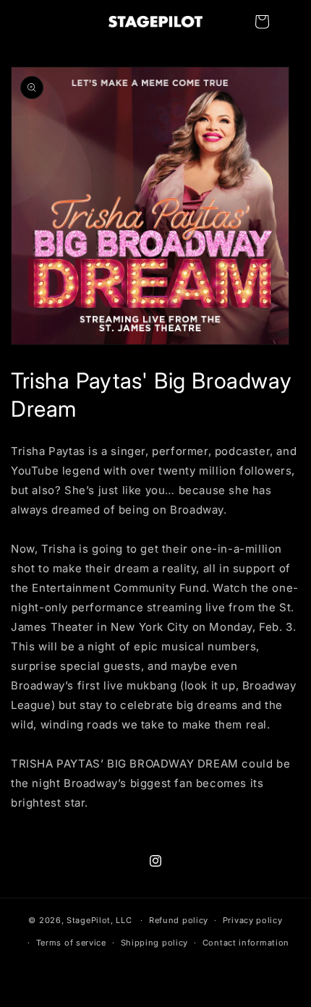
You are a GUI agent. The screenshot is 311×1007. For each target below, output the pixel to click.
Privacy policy (253, 920)
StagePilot (89, 920)
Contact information (246, 943)
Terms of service (71, 943)
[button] (262, 22)
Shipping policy (155, 943)
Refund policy (178, 920)
